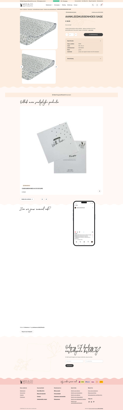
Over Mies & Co (85, 1)
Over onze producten (93, 390)
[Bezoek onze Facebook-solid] (89, 402)
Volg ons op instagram (27, 331)
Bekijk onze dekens (75, 395)
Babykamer (48, 5)
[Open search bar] (92, 5)
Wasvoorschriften (92, 393)
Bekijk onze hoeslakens (76, 393)
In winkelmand (92, 34)
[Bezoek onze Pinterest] (94, 402)
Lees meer (90, 30)
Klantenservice (100, 1)
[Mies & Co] (26, 5)
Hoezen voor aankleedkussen (50, 9)
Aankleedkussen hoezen (38, 9)
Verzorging (56, 5)
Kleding (64, 5)
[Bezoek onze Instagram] (91, 402)
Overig (75, 5)
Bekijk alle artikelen (26, 199)
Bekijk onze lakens (75, 390)
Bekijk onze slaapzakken (77, 397)
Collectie (25, 9)
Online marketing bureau (96, 408)
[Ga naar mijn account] (97, 5)
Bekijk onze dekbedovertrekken (78, 399)
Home (21, 9)
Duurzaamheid (78, 1)
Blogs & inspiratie (92, 1)
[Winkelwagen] (101, 5)
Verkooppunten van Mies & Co (95, 395)
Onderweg (69, 5)
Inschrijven (69, 365)
